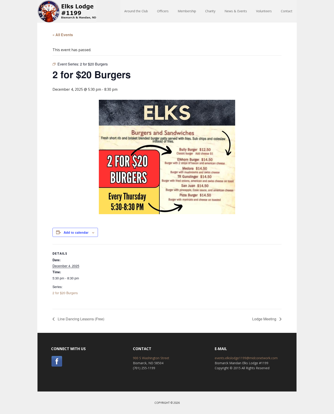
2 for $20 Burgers (65, 293)
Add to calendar (76, 232)
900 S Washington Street (151, 358)
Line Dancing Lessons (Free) (80, 318)
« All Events (62, 34)
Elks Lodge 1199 (67, 11)
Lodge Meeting (264, 318)
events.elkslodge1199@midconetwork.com (246, 358)
